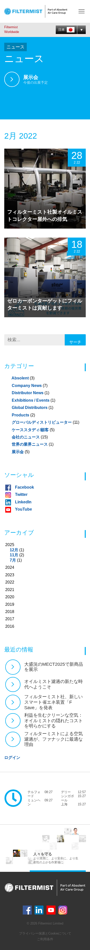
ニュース (15, 46)
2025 (14, 552)
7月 (13, 560)
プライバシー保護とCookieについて (45, 933)
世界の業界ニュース (33, 444)
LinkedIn (23, 502)
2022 (9, 582)
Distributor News (30, 393)
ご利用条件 (45, 939)
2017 (9, 619)
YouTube (23, 509)
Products (23, 415)
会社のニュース (30, 437)
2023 (9, 575)
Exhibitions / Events (33, 400)
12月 (14, 550)
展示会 (21, 452)
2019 (9, 604)
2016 (9, 626)
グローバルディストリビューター (45, 422)
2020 (9, 597)
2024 (9, 567)
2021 (9, 590)
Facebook (24, 487)
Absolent (23, 378)
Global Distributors (32, 407)
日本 (62, 29)
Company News (30, 385)
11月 (14, 555)
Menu (81, 11)
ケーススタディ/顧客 (33, 430)
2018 (9, 612)
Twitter (21, 494)
